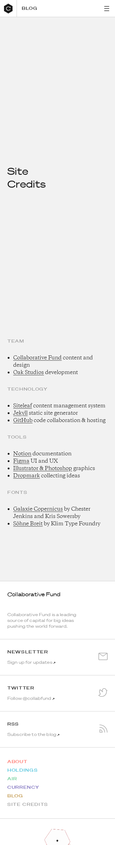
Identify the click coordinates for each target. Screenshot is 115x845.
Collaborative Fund (37, 358)
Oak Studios (28, 372)
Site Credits (27, 804)
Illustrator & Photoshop (42, 468)
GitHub (23, 420)
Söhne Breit (28, 523)
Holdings (22, 770)
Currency (23, 787)
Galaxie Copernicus (38, 509)
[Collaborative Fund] (8, 8)
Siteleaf (22, 406)
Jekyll (20, 413)
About (17, 761)
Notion (22, 453)
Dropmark (26, 475)
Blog (30, 8)
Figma (21, 461)
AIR (12, 778)
